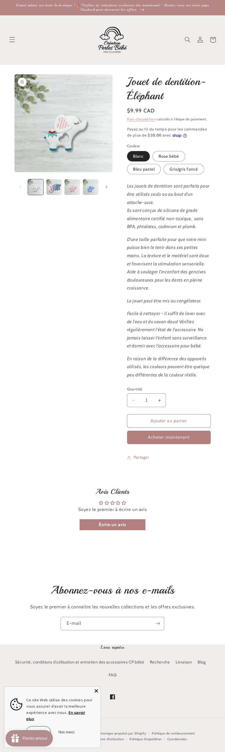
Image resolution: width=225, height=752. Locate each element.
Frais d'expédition (141, 119)
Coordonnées (177, 739)
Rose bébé (169, 156)
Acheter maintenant (169, 437)
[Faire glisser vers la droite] (106, 187)
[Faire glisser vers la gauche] (21, 187)
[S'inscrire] (157, 623)
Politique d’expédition (146, 739)
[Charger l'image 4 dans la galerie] (90, 187)
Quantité (134, 389)
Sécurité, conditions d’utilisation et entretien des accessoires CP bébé (79, 662)
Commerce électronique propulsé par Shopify (111, 733)
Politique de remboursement (173, 733)
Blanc (138, 156)
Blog (202, 662)
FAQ (113, 674)
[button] (12, 39)
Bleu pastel (144, 169)
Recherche (160, 662)
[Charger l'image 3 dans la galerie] (72, 187)
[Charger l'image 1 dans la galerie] (35, 187)
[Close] (96, 691)
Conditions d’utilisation (107, 739)
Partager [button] (141, 457)
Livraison (184, 662)
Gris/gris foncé (184, 169)
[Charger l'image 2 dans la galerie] (54, 187)
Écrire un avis (112, 524)
